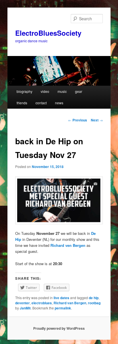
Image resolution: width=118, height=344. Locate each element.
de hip (94, 297)
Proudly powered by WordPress (59, 328)
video (45, 91)
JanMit (25, 308)
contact (41, 102)
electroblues (42, 302)
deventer (22, 302)
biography (24, 91)
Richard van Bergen (70, 302)
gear (78, 91)
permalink (63, 308)
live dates (61, 297)
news (59, 102)
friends (22, 102)
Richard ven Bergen (67, 245)
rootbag (94, 302)
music (62, 91)
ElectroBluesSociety (48, 33)
